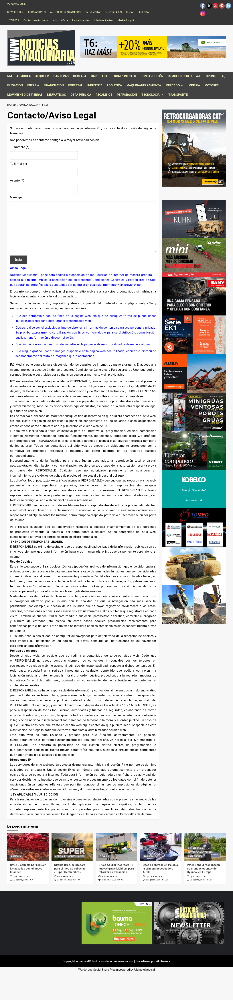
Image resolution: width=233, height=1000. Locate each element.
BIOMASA (79, 76)
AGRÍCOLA (23, 76)
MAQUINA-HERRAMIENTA (144, 85)
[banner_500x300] (194, 334)
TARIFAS (14, 20)
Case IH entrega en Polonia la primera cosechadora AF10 (160, 868)
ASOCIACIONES (37, 12)
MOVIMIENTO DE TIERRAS (25, 94)
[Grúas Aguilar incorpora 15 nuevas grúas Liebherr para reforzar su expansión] (116, 847)
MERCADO (173, 85)
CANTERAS (61, 76)
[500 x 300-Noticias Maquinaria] (117, 923)
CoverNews (143, 961)
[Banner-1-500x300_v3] (194, 373)
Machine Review (103, 20)
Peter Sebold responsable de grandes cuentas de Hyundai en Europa (204, 868)
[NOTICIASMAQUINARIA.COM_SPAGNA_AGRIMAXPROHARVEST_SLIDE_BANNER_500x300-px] (194, 566)
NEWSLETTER (15, 12)
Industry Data (60, 20)
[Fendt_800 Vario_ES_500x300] (194, 450)
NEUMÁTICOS (56, 94)
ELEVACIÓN (15, 85)
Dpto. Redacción (21, 876)
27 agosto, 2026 (20, 880)
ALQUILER (42, 76)
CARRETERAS (100, 76)
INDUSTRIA (94, 85)
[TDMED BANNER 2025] (194, 527)
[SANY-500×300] (194, 296)
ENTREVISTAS (93, 12)
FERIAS (130, 12)
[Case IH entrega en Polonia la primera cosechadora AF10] (160, 847)
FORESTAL (75, 85)
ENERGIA (33, 85)
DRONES (211, 76)
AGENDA (144, 12)
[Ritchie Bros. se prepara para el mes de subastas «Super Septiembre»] (72, 847)
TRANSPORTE (178, 94)
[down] (182, 85)
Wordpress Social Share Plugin (98, 969)
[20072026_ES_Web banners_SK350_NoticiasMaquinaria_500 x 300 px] (194, 488)
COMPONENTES (125, 76)
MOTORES (212, 85)
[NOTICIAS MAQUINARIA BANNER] (194, 257)
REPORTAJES (114, 12)
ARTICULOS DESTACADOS (65, 12)
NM (9, 76)
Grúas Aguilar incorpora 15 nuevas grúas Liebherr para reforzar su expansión (116, 868)
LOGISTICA (114, 85)
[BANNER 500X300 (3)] (194, 411)
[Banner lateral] (194, 219)
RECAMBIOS (104, 94)
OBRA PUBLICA (80, 94)
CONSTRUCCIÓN (152, 76)
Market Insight (126, 20)
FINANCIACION (54, 85)
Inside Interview (81, 20)
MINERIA (194, 85)
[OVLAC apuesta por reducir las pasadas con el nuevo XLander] (28, 847)
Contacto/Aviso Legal (35, 20)
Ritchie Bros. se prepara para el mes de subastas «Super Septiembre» (69, 868)
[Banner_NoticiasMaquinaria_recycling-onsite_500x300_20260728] (194, 604)
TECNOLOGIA (150, 94)
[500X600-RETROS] (194, 148)
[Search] (223, 76)
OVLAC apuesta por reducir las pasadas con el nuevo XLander (28, 868)
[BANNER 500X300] (189, 923)
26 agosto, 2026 (153, 880)
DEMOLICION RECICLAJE (184, 76)
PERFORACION (127, 94)
